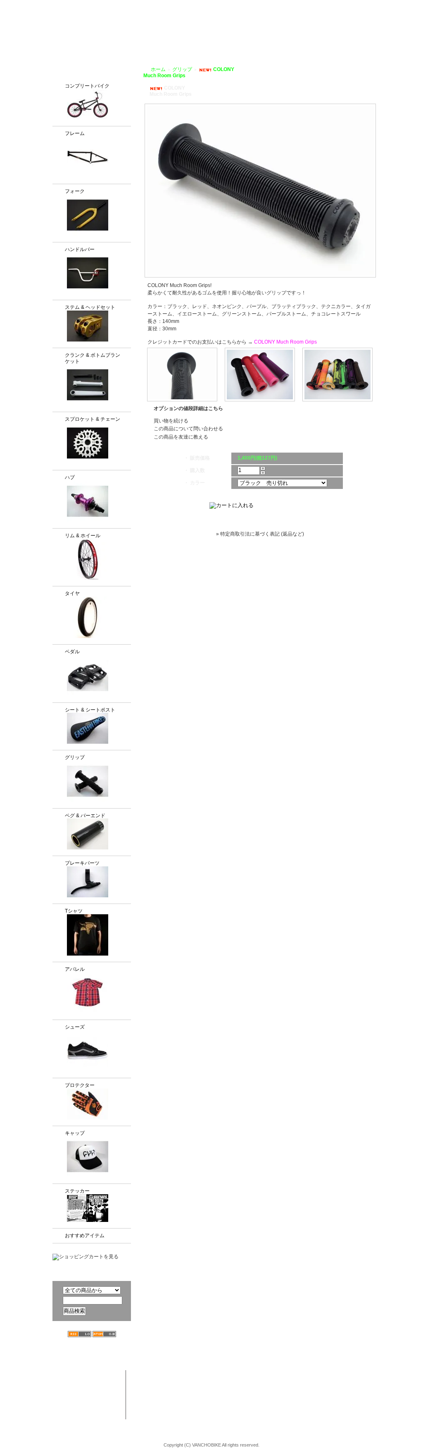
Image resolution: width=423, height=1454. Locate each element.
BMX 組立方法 (170, 1407)
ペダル (72, 652)
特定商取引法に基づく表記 (313, 1407)
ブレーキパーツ (82, 863)
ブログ (311, 37)
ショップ (229, 37)
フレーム (75, 133)
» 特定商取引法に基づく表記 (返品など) (260, 534)
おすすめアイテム (85, 1235)
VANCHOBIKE (67, 29)
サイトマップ (401, 5)
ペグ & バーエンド (85, 815)
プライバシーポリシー (352, 5)
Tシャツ (74, 911)
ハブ (70, 477)
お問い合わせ (397, 37)
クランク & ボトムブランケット (92, 358)
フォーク (75, 191)
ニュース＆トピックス (374, 1391)
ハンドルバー (80, 249)
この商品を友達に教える (181, 437)
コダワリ (229, 1375)
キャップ (75, 1133)
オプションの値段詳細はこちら (188, 408)
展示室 (198, 37)
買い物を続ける (171, 421)
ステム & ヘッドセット (90, 307)
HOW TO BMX (271, 37)
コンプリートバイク (87, 86)
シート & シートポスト (90, 710)
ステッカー (77, 1191)
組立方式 (168, 37)
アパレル (75, 969)
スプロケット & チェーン (92, 419)
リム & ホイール (82, 535)
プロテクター (80, 1085)
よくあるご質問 (349, 37)
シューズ (75, 1027)
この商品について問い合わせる (188, 429)
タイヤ (72, 593)
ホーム (158, 69)
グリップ (75, 757)
